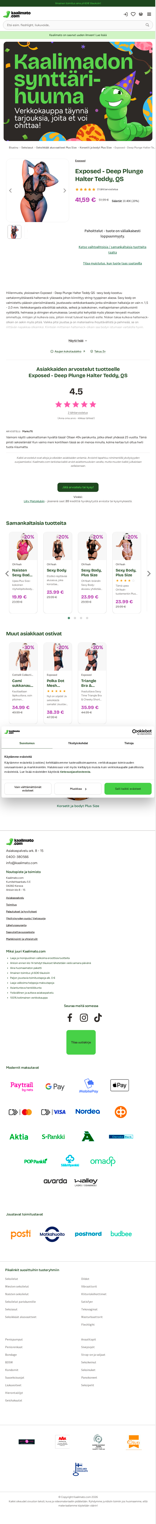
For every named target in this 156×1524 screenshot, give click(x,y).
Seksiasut (11, 1309)
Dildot (85, 1279)
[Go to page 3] (81, 618)
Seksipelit (87, 1385)
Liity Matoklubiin (34, 501)
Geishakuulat (13, 1400)
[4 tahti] (90, 189)
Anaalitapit (88, 1339)
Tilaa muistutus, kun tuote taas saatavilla (112, 263)
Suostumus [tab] (27, 743)
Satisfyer (87, 1302)
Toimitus (11, 904)
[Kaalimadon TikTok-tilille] (97, 1018)
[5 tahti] (94, 189)
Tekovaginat (89, 1309)
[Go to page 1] (69, 618)
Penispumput (14, 1339)
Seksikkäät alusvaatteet (21, 1317)
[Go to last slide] (7, 573)
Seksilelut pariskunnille (20, 1302)
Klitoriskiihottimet (94, 1294)
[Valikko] (149, 14)
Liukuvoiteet (13, 1385)
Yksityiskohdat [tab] (78, 743)
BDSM (9, 1362)
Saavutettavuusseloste (20, 932)
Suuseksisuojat (14, 1378)
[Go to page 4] (87, 618)
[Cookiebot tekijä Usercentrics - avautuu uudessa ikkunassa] (135, 732)
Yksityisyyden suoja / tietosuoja (25, 918)
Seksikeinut (88, 1362)
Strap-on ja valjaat (93, 1355)
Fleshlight (88, 1325)
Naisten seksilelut (17, 1294)
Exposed (80, 160)
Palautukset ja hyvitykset (21, 911)
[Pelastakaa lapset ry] (27, 1442)
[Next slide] (148, 573)
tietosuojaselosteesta (75, 771)
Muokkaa (76, 788)
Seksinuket (88, 1370)
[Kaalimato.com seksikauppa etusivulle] (40, 14)
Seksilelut (11, 1279)
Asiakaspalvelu (15, 897)
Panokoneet (89, 1378)
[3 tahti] (85, 189)
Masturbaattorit (92, 1317)
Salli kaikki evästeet (128, 788)
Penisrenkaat (14, 1347)
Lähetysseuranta (16, 925)
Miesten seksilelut (17, 1286)
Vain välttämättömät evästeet (27, 788)
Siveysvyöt (88, 1347)
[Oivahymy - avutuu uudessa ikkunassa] (134, 1442)
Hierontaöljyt (14, 1393)
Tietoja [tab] (129, 743)
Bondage (11, 1355)
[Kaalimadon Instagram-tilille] (83, 1018)
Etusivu (13, 147)
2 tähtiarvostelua (107, 189)
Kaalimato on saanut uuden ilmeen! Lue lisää (78, 35)
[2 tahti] (81, 189)
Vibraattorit (89, 1286)
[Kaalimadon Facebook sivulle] (69, 1018)
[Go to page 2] (75, 618)
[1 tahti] (77, 189)
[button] (147, 25)
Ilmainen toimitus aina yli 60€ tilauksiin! (78, 3)
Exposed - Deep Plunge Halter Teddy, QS (109, 175)
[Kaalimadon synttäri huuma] (78, 91)
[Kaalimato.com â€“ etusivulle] (20, 841)
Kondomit (11, 1370)
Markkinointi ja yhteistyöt (22, 939)
